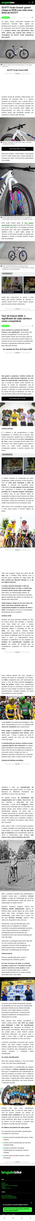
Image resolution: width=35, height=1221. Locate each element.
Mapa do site (5, 1184)
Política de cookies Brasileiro (9, 1196)
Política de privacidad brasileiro (9, 1198)
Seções (3, 1183)
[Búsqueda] (29, 3)
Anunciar (17, 73)
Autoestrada (5, 325)
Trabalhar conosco (6, 1188)
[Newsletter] (32, 3)
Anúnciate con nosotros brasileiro (10, 1185)
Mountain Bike (5, 17)
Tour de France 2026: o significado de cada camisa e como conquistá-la (11, 290)
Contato (3, 1187)
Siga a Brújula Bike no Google (17, 148)
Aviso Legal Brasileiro (7, 1195)
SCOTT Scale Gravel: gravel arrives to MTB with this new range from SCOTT (16, 1209)
